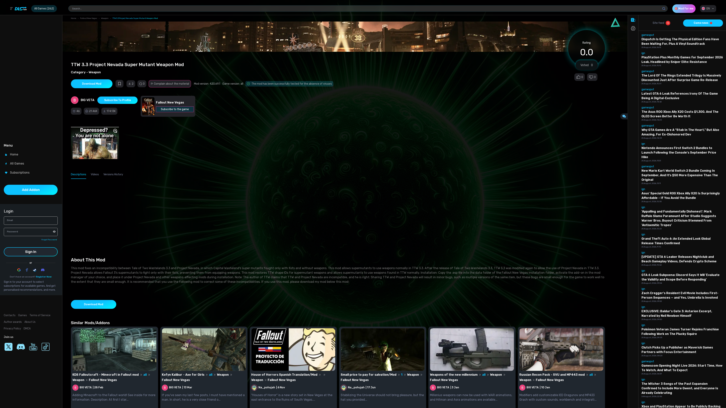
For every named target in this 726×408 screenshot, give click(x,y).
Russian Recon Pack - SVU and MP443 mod (552, 374)
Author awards (13, 322)
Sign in (30, 252)
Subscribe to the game (175, 109)
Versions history (113, 174)
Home (73, 18)
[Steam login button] (34, 270)
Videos (95, 174)
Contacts (10, 315)
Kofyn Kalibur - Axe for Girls (183, 374)
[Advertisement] (31, 78)
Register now (44, 276)
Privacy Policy (12, 328)
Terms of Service (39, 315)
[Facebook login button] (27, 270)
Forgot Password (49, 240)
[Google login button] (19, 270)
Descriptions (78, 174)
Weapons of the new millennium (454, 374)
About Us (30, 322)
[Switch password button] (54, 231)
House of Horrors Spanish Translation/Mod (284, 374)
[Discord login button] (42, 270)
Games (22, 315)
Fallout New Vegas (88, 18)
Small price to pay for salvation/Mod (368, 374)
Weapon (105, 18)
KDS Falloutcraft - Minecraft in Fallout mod (105, 374)
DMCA (27, 328)
